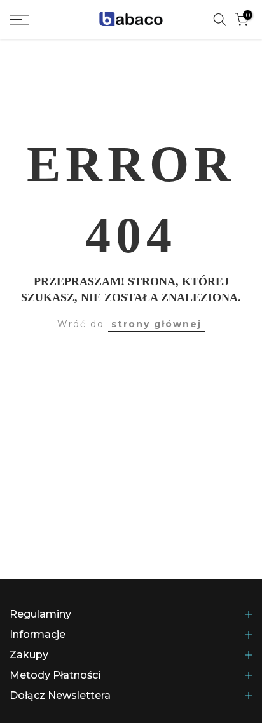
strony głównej (156, 324)
